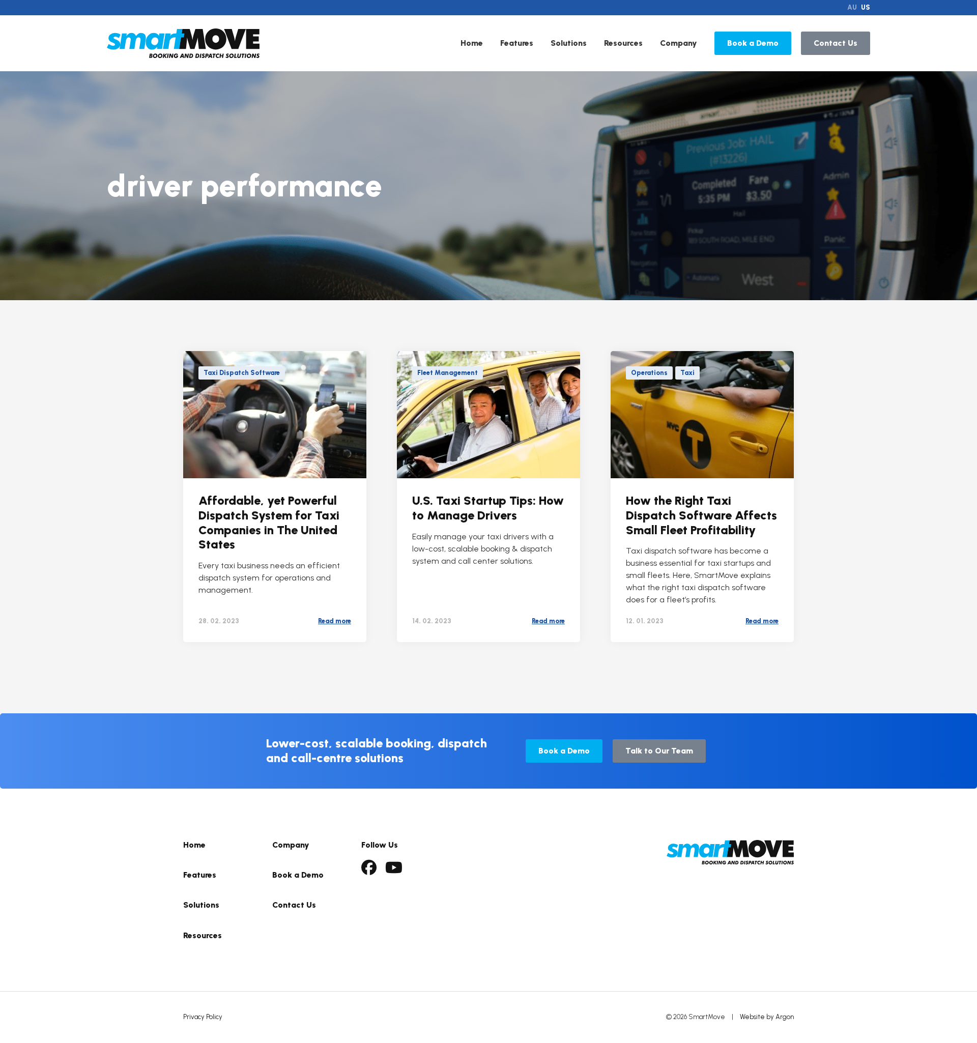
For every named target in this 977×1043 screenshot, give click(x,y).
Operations (649, 372)
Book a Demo (753, 43)
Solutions (569, 43)
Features (516, 43)
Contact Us (835, 43)
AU (852, 7)
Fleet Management (447, 372)
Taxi (687, 372)
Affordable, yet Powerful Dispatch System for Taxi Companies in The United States (268, 522)
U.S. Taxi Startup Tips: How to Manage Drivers (488, 508)
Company (678, 43)
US (865, 7)
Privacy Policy (202, 1017)
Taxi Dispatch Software (242, 372)
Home (472, 43)
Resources (623, 43)
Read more (334, 621)
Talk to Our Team (659, 751)
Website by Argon (767, 1017)
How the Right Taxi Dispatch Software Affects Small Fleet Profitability (701, 515)
